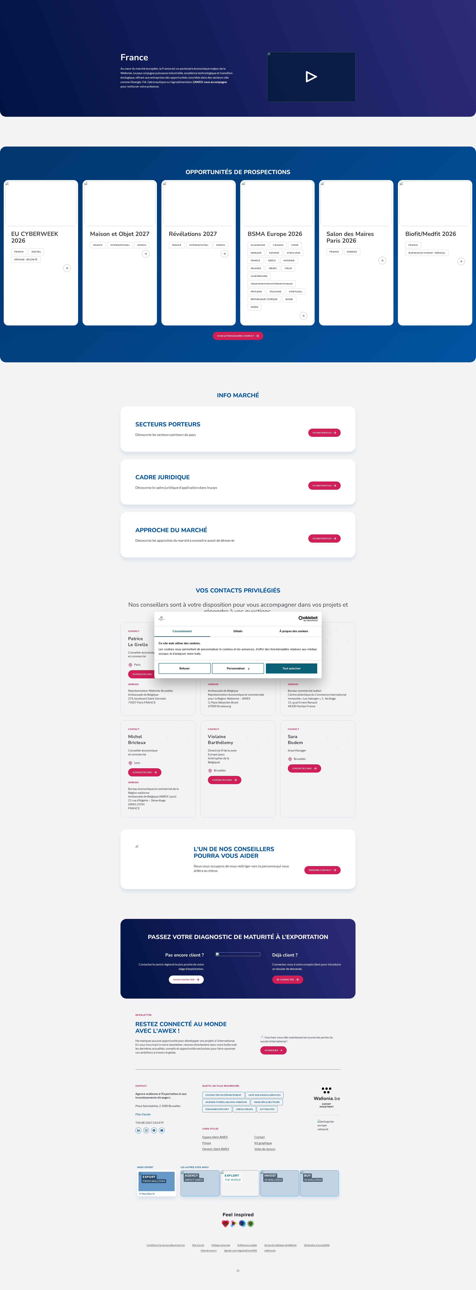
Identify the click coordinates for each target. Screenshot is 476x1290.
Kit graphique (263, 1143)
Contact (259, 1137)
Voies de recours (264, 1149)
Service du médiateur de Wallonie (280, 1245)
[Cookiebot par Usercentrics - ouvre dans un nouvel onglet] (301, 619)
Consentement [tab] (182, 631)
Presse (206, 1143)
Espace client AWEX (215, 1137)
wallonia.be (270, 1250)
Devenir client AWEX (215, 1149)
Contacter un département (223, 1095)
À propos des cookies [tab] (293, 631)
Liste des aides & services (264, 1095)
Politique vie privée (221, 1245)
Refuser (184, 668)
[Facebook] (154, 1130)
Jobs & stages (244, 1109)
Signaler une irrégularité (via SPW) (240, 1250)
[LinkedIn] (138, 1130)
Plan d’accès (143, 1114)
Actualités (267, 1109)
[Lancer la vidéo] (311, 77)
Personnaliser (236, 668)
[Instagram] (146, 1130)
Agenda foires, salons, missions (226, 1102)
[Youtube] (162, 1130)
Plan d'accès (198, 1245)
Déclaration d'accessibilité (316, 1245)
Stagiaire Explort (217, 1109)
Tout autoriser (291, 668)
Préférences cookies (247, 1245)
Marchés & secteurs (267, 1102)
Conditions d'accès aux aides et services (166, 1245)
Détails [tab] (238, 631)
